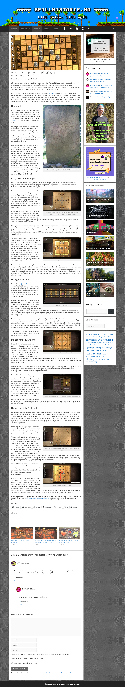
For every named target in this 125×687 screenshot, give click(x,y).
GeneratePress (75, 684)
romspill (105, 354)
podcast (103, 350)
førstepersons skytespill (95, 343)
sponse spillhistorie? (100, 179)
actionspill (102, 334)
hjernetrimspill (108, 343)
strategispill (92, 359)
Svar (15, 580)
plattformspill (92, 350)
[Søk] (111, 311)
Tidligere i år (52, 93)
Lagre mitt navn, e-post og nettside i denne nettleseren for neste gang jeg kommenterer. (41, 654)
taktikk (101, 359)
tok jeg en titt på (24, 284)
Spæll (103, 356)
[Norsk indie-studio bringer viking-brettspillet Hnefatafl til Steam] (46, 533)
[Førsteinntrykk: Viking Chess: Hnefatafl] (22, 533)
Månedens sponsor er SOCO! (95, 177)
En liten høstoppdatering (103, 97)
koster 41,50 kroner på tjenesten (37, 499)
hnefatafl (14, 120)
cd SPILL (108, 337)
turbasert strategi (91, 362)
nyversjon (90, 347)
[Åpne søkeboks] (113, 29)
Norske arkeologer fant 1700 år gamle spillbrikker (69, 541)
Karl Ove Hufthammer (96, 79)
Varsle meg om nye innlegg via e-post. (25, 663)
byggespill (102, 337)
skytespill (98, 356)
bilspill (97, 337)
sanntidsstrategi (90, 356)
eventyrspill (107, 339)
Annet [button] (56, 29)
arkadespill (90, 337)
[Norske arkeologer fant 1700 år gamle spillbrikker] (69, 533)
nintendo (99, 345)
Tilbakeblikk (25, 29)
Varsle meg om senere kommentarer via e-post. (28, 658)
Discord (47, 29)
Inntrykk (14, 29)
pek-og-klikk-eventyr (104, 347)
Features (37, 29)
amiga (110, 334)
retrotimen (89, 354)
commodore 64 (93, 339)
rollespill (97, 353)
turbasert (107, 359)
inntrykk (88, 345)
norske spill (106, 345)
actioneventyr (93, 334)
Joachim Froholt (28, 76)
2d (87, 334)
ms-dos (94, 345)
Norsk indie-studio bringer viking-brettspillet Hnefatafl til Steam (45, 541)
